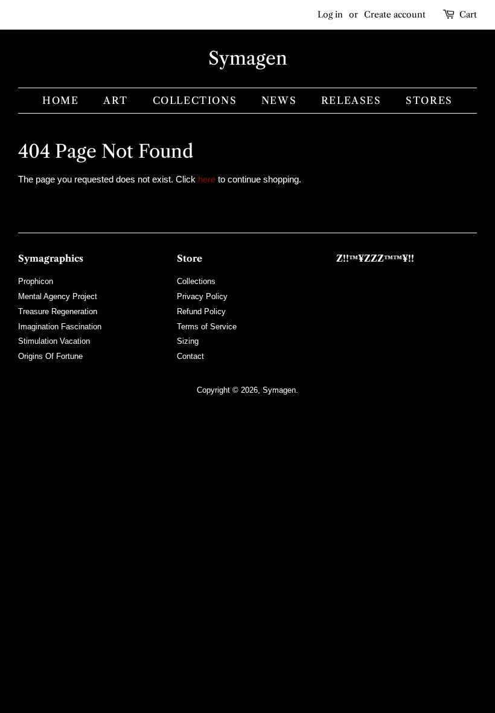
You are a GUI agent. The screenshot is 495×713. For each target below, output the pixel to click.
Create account (395, 14)
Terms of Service (207, 326)
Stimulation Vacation (54, 341)
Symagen (247, 58)
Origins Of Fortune (50, 356)
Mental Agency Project (57, 296)
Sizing (188, 341)
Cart (468, 14)
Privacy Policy (202, 296)
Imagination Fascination (59, 326)
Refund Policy (201, 311)
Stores (429, 100)
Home (60, 100)
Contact (190, 356)
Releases (351, 100)
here (207, 179)
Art (115, 100)
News (278, 100)
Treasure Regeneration (57, 311)
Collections (195, 100)
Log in (330, 14)
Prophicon (35, 281)
